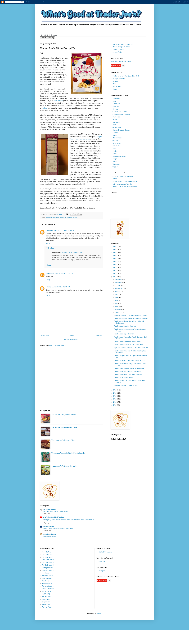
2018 (115, 271)
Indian (114, 179)
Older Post (98, 336)
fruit (53, 217)
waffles (44, 108)
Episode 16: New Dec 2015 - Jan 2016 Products (131, 348)
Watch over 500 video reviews (121, 61)
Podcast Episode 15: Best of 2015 (126, 385)
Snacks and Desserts (119, 156)
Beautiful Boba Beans (49, 536)
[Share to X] (76, 214)
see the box (58, 101)
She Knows (46, 604)
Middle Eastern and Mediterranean (124, 187)
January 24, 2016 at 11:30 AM (72, 252)
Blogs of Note (46, 591)
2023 (115, 256)
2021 (115, 262)
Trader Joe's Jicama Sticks (123, 377)
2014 (115, 393)
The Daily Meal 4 (48, 565)
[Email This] (71, 214)
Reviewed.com (47, 583)
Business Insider (47, 576)
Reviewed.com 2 (47, 586)
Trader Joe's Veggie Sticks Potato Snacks (68, 453)
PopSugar (45, 581)
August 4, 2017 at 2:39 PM (61, 287)
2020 (115, 265)
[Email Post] (67, 214)
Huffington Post (47, 568)
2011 (115, 402)
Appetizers (116, 99)
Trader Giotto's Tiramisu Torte (63, 440)
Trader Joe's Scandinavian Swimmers (127, 371)
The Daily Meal (47, 555)
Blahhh (115, 89)
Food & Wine (46, 552)
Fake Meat (116, 122)
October (118, 285)
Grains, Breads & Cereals (121, 130)
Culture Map (46, 599)
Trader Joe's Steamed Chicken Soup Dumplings (131, 318)
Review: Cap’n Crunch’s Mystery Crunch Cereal (58, 528)
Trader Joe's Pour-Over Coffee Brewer (127, 342)
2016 (115, 277)
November (118, 282)
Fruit (114, 125)
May (116, 300)
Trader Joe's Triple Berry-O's (124, 334)
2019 (115, 268)
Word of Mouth (47, 607)
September (119, 288)
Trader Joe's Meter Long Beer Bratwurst (128, 374)
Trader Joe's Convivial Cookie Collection (128, 345)
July (116, 294)
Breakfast (115, 106)
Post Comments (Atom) (57, 345)
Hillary (48, 287)
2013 (115, 396)
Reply (48, 243)
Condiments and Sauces (121, 114)
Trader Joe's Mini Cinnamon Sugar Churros (129, 360)
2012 (115, 399)
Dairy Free (116, 117)
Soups (114, 159)
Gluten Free (116, 127)
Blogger (98, 613)
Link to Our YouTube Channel (122, 44)
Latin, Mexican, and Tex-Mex (122, 184)
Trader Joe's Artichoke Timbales (64, 466)
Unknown (49, 231)
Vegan (114, 162)
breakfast (49, 217)
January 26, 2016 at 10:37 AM (62, 273)
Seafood (115, 151)
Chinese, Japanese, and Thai (122, 176)
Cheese (115, 109)
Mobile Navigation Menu (121, 47)
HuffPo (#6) (46, 594)
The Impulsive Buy (49, 509)
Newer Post (44, 336)
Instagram (101, 571)
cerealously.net (48, 526)
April (116, 303)
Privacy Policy (117, 52)
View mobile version (71, 340)
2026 (115, 247)
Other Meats (116, 143)
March (117, 306)
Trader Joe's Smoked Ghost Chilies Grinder (129, 368)
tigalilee (49, 273)
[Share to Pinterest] (81, 214)
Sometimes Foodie (49, 534)
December (118, 279)
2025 (115, 250)
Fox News (45, 573)
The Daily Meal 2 (48, 557)
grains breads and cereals (64, 217)
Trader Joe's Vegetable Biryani (63, 414)
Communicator (47, 578)
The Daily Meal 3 (48, 562)
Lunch (114, 135)
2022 (115, 259)
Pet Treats (116, 146)
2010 (115, 405)
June (117, 297)
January (118, 312)
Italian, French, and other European (124, 181)
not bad (75, 217)
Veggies (115, 167)
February (118, 309)
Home (72, 336)
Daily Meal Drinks (48, 560)
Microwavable (117, 138)
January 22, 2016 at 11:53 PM (64, 231)
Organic (115, 141)
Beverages (116, 104)
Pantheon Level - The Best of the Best (125, 76)
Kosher (115, 133)
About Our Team (118, 49)
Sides (114, 154)
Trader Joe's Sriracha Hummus (125, 326)
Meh (114, 84)
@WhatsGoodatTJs (105, 552)
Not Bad (115, 81)
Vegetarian (116, 164)
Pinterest (101, 561)
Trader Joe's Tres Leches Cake (64, 427)
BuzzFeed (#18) (47, 597)
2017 (115, 274)
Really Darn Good (118, 79)
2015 (115, 390)
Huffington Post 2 (48, 570)
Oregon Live (46, 602)
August (117, 291)
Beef (114, 101)
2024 (115, 253)
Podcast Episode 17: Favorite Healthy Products (130, 315)
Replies (51, 248)
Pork (114, 148)
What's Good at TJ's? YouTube (54, 517)
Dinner (114, 120)
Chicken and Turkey (119, 112)
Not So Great (116, 86)
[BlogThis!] (73, 214)
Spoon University (48, 589)
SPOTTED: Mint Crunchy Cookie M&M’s (55, 511)
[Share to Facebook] (78, 214)
